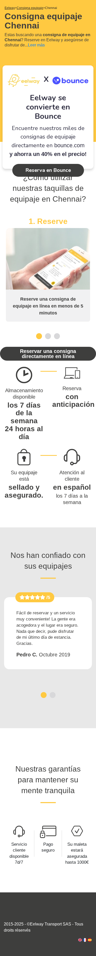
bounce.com (69, 145)
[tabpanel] (48, 269)
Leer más (36, 45)
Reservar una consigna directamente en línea (48, 353)
